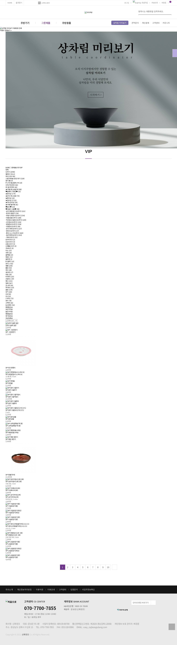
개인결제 (145, 22)
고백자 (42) (9, 303)
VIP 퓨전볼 (9, 383)
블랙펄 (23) (9, 255)
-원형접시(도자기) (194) (13, 224)
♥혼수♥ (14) (10, 207)
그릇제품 (45, 23)
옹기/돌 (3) (9, 180)
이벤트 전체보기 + (6, 30)
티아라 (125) (10, 276)
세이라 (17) (9, 272)
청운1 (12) (9, 257)
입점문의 (74, 589)
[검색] (168, 11)
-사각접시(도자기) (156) (13, 222)
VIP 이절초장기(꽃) (12, 519)
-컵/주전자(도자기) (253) (14, 235)
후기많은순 (9, 316)
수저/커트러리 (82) (12, 185)
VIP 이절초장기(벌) (12, 506)
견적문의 (135, 22)
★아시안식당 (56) (11, 202)
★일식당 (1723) (11, 200)
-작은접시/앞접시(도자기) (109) (16, 220)
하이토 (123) (10, 287)
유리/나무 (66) (10, 176)
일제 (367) (9, 283)
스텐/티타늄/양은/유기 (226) (15, 178)
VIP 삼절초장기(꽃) (12, 557)
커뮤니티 (166, 22)
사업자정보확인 (88, 589)
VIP (21, 167)
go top (172, 627)
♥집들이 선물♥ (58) (12, 209)
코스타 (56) (9, 285)
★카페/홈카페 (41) (12, 204)
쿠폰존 (164, 2)
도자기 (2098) (10, 172)
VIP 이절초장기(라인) (12, 512)
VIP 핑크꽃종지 (10, 367)
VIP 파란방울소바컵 (12, 432)
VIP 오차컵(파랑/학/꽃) (13, 426)
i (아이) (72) (9, 298)
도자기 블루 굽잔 (11, 325)
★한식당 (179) (11, 194)
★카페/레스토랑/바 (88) (14, 189)
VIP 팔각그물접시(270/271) (15, 410)
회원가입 (145, 2)
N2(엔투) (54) (10, 305)
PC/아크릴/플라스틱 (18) (14, 183)
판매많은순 (9, 307)
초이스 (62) (9, 263)
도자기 (18, 167)
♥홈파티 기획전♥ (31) (13, 191)
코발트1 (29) (10, 279)
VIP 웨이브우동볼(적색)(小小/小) (16, 526)
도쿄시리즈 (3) (10, 242)
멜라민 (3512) (10, 174)
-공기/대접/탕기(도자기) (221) (15, 211)
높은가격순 (9, 311)
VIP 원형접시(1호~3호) (13, 535)
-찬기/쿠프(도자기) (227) (14, 228)
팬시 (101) (9, 281)
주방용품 (66, 23)
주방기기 (25, 23)
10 (108, 567)
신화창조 (25, 634)
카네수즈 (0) (10, 248)
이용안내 (51, 589)
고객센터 (156, 22)
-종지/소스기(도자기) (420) (14, 233)
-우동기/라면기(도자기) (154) (15, 215)
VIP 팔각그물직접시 (12, 397)
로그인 (126, 2)
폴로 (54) (9, 268)
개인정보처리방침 (24, 589)
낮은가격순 (9, 309)
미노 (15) (9, 250)
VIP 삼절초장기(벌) (12, 544)
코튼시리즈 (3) (10, 244)
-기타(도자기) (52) (11, 237)
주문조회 (155, 2)
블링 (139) (9, 290)
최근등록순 (9, 318)
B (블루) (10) (10, 261)
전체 (7, 169)
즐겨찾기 (19, 2)
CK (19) (8, 296)
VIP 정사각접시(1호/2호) (14, 481)
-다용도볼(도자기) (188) (13, 218)
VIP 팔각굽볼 (10, 419)
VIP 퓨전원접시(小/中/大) (14, 374)
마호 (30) (9, 274)
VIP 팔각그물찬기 (11, 390)
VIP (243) (9, 292)
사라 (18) (9, 253)
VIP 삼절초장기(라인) (12, 551)
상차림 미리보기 (119, 22)
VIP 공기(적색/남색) (12, 497)
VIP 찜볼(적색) (10, 475)
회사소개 (9, 589)
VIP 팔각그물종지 (11, 403)
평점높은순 (9, 314)
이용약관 (39, 589)
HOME (10, 2)
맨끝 (114, 567)
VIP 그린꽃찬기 (10, 332)
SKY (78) (9, 300)
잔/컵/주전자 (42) (11, 187)
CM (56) (8, 294)
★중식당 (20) (10, 198)
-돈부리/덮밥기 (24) (12, 213)
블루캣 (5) (9, 259)
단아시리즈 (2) (10, 239)
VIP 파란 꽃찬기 (11, 439)
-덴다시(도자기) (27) (12, 231)
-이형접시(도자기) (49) (13, 226)
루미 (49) (9, 270)
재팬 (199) (9, 266)
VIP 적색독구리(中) (12, 490)
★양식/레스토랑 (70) (13, 196)
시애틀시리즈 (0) (11, 246)
